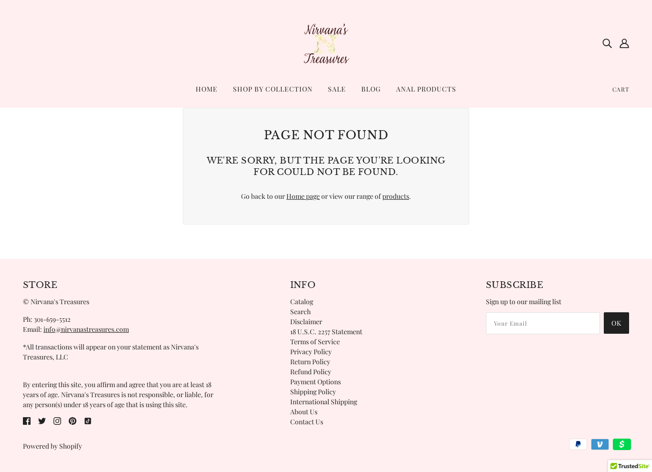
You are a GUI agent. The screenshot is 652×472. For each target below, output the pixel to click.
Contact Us (306, 421)
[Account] (624, 43)
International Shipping (323, 401)
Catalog (301, 301)
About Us (303, 411)
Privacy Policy (311, 351)
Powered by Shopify (52, 446)
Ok (616, 323)
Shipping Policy (313, 391)
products (395, 196)
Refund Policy (310, 371)
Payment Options (315, 381)
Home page (303, 196)
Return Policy (310, 361)
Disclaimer (306, 321)
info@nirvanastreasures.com (86, 329)
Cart (620, 89)
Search (300, 311)
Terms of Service (315, 341)
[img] (607, 43)
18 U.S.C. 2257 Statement (326, 331)
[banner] (326, 42)
